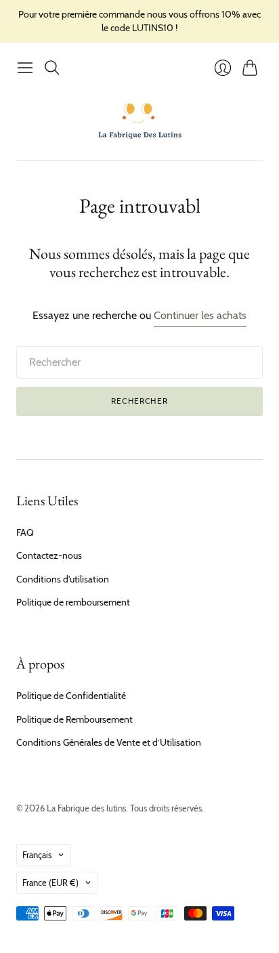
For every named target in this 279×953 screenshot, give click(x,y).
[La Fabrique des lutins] (140, 120)
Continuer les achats (200, 315)
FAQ (25, 532)
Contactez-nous (49, 555)
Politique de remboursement (73, 602)
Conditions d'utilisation (62, 579)
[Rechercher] (52, 68)
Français (36, 854)
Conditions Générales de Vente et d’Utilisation (108, 742)
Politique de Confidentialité (71, 696)
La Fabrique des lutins (86, 808)
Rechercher (139, 401)
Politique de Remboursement (74, 719)
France (50, 882)
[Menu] (25, 68)
